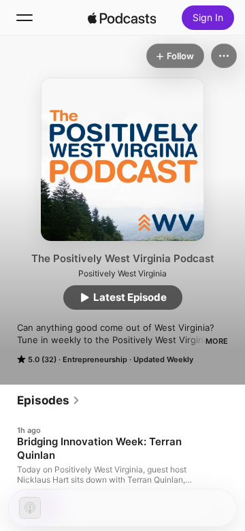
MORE (217, 341)
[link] (48, 400)
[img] (122, 18)
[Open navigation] (24, 18)
